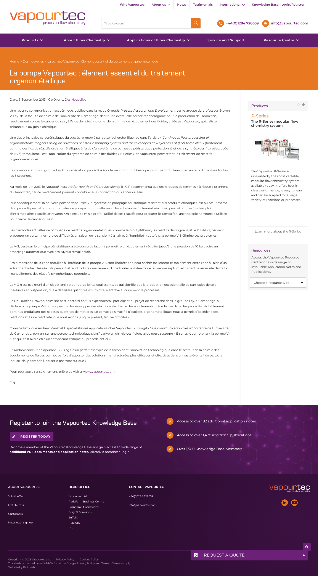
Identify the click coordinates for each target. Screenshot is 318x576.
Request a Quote (224, 555)
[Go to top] (307, 547)
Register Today (35, 436)
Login (125, 452)
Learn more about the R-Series (278, 231)
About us (159, 4)
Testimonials (203, 4)
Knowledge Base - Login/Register (278, 4)
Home (14, 61)
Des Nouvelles (75, 99)
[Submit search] (196, 23)
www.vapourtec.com (99, 372)
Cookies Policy (89, 559)
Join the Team (17, 496)
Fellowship (30, 567)
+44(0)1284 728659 (141, 496)
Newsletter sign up (20, 522)
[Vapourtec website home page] (47, 18)
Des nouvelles (33, 61)
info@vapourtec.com (143, 505)
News (181, 4)
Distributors (16, 505)
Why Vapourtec (132, 4)
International (230, 4)
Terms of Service (111, 563)
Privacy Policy (65, 559)
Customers (15, 513)
